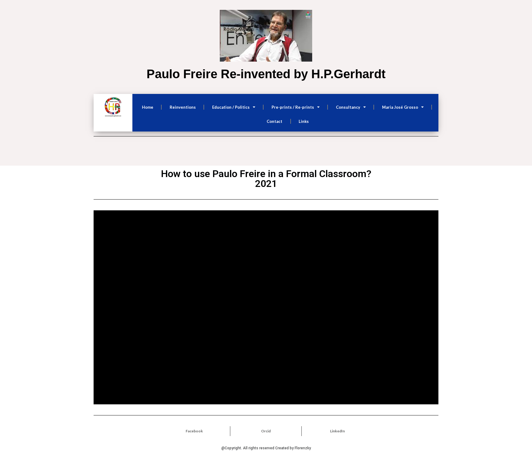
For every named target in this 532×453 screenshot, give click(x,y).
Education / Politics (231, 107)
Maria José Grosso (400, 107)
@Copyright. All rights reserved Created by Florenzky (266, 448)
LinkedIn (337, 431)
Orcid (266, 431)
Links (304, 121)
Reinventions (183, 107)
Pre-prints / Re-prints (293, 107)
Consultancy (348, 107)
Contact (274, 121)
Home (147, 107)
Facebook (194, 431)
